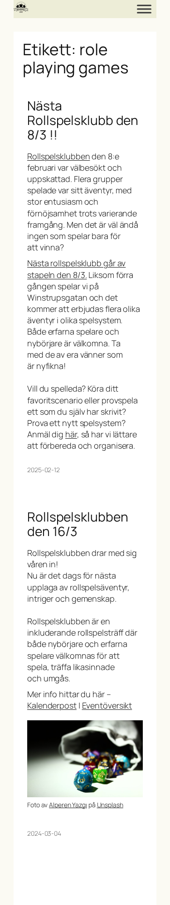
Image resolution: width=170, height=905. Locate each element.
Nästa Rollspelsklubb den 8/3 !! (82, 120)
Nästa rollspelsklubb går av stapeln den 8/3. (76, 269)
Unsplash (110, 804)
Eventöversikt (107, 705)
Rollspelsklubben (58, 156)
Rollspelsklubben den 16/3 (77, 524)
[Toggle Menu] (144, 9)
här (71, 434)
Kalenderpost (52, 705)
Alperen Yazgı (68, 804)
